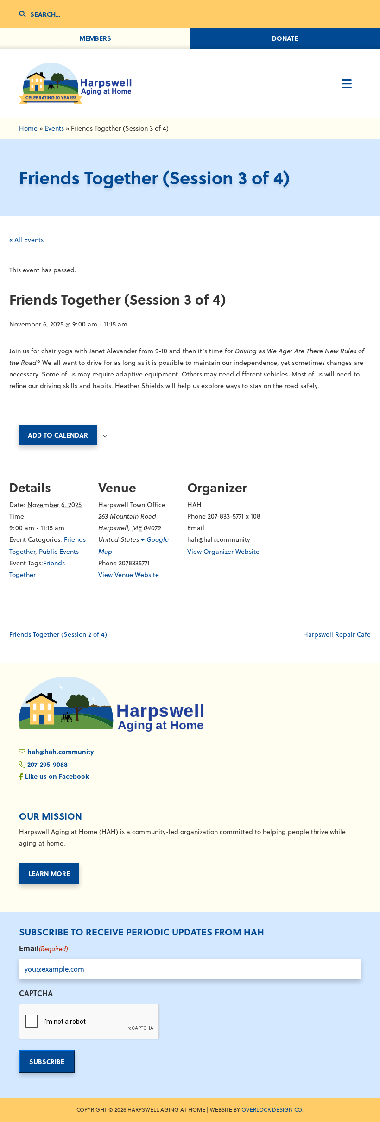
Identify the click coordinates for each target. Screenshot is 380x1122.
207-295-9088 (47, 764)
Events (54, 128)
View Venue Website (128, 574)
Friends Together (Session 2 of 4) (58, 634)
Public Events (59, 551)
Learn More (49, 873)
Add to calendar (58, 434)
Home (28, 128)
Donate (285, 38)
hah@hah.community (60, 751)
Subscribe (46, 1061)
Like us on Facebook (57, 776)
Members (95, 38)
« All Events (26, 239)
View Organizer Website (223, 551)
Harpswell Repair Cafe (337, 634)
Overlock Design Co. (272, 1110)
